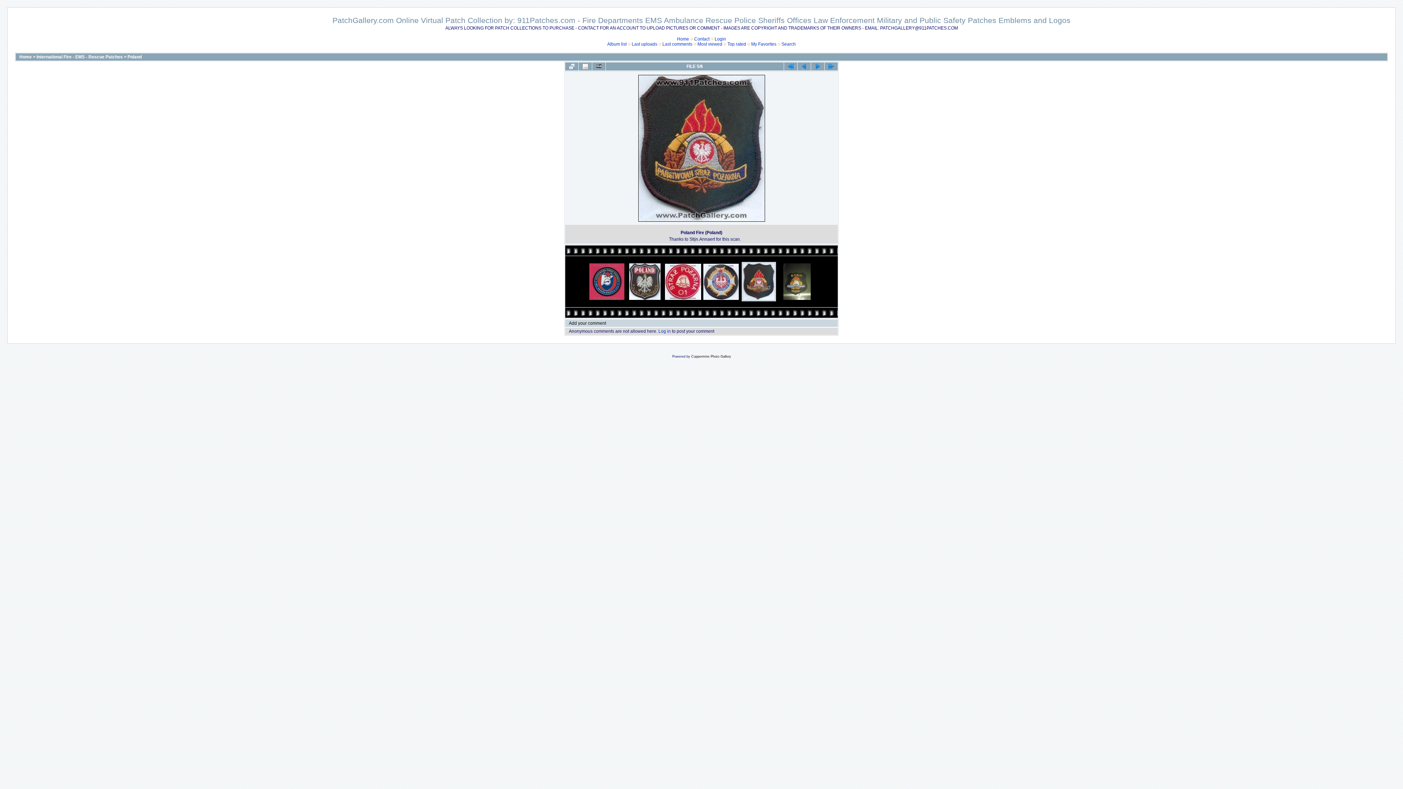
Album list (617, 44)
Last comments (677, 44)
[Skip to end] (831, 66)
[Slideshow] (598, 66)
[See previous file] (804, 66)
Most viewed (709, 44)
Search (789, 44)
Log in (664, 331)
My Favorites (763, 44)
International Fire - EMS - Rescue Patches (80, 57)
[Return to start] (790, 66)
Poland (135, 57)
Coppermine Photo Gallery (711, 356)
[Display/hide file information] (585, 66)
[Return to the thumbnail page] (571, 66)
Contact (702, 39)
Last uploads (644, 44)
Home (683, 39)
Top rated (736, 44)
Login (720, 39)
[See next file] (817, 66)
